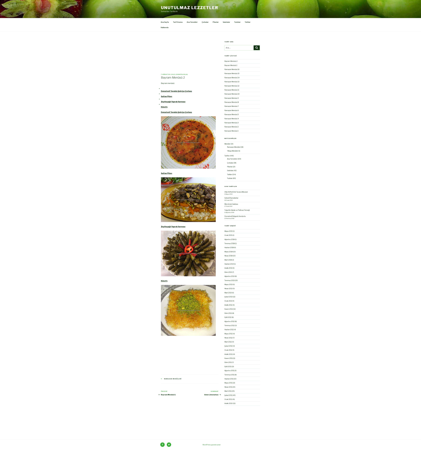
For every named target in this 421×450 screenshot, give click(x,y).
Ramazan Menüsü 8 (231, 102)
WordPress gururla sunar (211, 445)
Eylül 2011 (227, 366)
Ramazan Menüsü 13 (231, 82)
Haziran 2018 (229, 247)
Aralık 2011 (228, 354)
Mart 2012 (228, 342)
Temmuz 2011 (229, 375)
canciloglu (181, 74)
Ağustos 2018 (229, 239)
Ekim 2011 (228, 362)
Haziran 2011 (228, 379)
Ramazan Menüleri (173, 379)
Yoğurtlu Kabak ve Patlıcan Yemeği (237, 210)
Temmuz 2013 (229, 280)
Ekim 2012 (228, 313)
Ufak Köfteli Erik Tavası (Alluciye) (236, 192)
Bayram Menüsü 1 (230, 65)
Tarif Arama (178, 22)
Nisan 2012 (228, 338)
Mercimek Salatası (231, 204)
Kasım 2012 (228, 309)
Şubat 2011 (228, 395)
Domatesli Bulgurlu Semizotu (235, 216)
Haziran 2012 (229, 329)
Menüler (227, 144)
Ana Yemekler (192, 22)
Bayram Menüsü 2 (230, 61)
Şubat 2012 (228, 346)
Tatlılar (247, 22)
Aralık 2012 (228, 305)
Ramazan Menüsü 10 (232, 94)
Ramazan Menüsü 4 (231, 119)
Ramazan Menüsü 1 (231, 131)
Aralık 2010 (228, 403)
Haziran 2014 (229, 264)
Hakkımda (165, 27)
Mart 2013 (228, 293)
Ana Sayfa (165, 22)
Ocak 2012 (228, 350)
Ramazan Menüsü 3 (231, 123)
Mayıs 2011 (228, 383)
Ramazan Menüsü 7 (231, 106)
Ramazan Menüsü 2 (231, 127)
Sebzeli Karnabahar (231, 198)
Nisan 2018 (228, 256)
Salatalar (226, 22)
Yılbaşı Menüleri (232, 151)
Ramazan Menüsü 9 (231, 98)
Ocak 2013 (228, 301)
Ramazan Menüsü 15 (231, 73)
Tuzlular (237, 22)
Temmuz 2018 (229, 243)
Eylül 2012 (227, 317)
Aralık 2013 (228, 268)
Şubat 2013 (228, 297)
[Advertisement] (189, 57)
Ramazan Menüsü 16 (231, 69)
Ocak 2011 (228, 399)
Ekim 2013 (228, 272)
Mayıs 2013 (228, 284)
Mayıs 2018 (228, 252)
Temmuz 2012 (229, 325)
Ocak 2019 (228, 235)
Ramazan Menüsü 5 (231, 114)
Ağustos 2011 (229, 370)
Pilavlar (216, 22)
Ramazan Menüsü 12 (231, 86)
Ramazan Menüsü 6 (231, 110)
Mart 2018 (228, 260)
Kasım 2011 (228, 358)
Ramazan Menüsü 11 (231, 90)
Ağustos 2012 (229, 321)
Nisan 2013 (228, 288)
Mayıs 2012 (228, 334)
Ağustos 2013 (229, 276)
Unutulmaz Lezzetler (189, 7)
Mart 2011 (228, 391)
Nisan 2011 (228, 387)
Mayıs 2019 (228, 231)
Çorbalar (205, 22)
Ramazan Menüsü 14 (231, 78)
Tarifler (227, 156)
